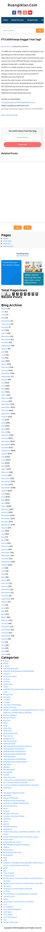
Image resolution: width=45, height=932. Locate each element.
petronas (7, 819)
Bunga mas (8, 694)
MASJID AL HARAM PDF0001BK (16, 803)
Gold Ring (7, 764)
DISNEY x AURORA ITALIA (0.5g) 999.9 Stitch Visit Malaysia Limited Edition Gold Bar (23, 712)
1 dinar (6, 661)
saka (5, 860)
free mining (8, 736)
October (4, 327)
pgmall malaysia (10, 827)
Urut (5, 904)
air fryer (6, 679)
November (5, 324)
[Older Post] (27, 227)
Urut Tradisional (10, 917)
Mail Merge (13, 115)
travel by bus (8, 896)
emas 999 (7, 731)
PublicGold (8, 839)
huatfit (6, 775)
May (3, 318)
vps (4, 920)
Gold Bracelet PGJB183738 (14, 754)
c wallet (6, 700)
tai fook (6, 891)
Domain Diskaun (10, 715)
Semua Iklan (8, 246)
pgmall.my (7, 829)
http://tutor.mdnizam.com (18, 106)
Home (5, 20)
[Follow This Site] (24, 12)
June (3, 315)
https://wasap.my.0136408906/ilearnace (18, 102)
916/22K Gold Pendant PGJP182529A (18, 671)
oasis (5, 808)
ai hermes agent (10, 676)
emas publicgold (10, 733)
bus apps (7, 697)
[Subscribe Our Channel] (30, 12)
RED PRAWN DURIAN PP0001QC (16, 845)
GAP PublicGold (9, 741)
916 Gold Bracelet (10, 669)
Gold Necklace (9, 757)
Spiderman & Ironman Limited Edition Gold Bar (23, 883)
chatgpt (6, 702)
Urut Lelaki (7, 915)
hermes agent (9, 770)
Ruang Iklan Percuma (12, 852)
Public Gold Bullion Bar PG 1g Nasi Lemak (20, 837)
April (3, 330)
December (5, 321)
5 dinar (6, 666)
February (5, 367)
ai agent (6, 674)
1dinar (5, 663)
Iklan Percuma (9, 777)
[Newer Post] (18, 227)
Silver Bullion (8, 873)
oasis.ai (6, 811)
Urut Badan (8, 907)
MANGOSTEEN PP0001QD (14, 801)
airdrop (6, 681)
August (4, 309)
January (4, 370)
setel (5, 868)
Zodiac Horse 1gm (10, 922)
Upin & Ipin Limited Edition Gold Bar (18, 902)
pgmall (6, 824)
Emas (5, 726)
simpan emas (8, 876)
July (3, 312)
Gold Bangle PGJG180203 (13, 749)
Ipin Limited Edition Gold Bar (15, 782)
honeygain (7, 772)
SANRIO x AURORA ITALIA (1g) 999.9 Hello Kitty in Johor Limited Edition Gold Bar (33, 279)
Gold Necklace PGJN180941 (14, 759)
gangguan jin (8, 739)
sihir (5, 871)
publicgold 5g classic (12, 842)
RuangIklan (8, 855)
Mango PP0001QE (10, 798)
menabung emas (10, 806)
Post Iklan (7, 241)
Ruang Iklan (8, 850)
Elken (5, 723)
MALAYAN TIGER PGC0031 (14, 793)
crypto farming (9, 707)
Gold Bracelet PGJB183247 (14, 751)
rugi (5, 858)
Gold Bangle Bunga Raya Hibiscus (17, 746)
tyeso (5, 899)
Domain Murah (9, 718)
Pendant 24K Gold (10, 814)
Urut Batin (7, 912)
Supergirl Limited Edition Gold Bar (17, 889)
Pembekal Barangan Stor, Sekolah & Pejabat (11, 264)
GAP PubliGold (9, 744)
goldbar (6, 767)
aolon (5, 687)
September (6, 346)
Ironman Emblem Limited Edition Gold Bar (21, 785)
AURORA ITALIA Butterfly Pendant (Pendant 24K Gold (23, 691)
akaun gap (7, 684)
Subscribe (22, 144)
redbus (6, 847)
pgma (5, 821)
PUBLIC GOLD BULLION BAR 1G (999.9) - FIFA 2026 (21, 833)
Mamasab (7, 795)
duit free (6, 720)
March (4, 333)
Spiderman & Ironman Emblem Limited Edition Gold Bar (23, 880)
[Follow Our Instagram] (19, 12)
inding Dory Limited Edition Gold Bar (18, 780)
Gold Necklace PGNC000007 (15, 762)
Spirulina (7, 886)
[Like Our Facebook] (14, 12)
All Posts (6, 244)
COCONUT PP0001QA (12, 705)
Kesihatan (7, 788)
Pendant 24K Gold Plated (13, 816)
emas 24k (7, 728)
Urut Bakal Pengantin (12, 909)
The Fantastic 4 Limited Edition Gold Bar (20, 894)
